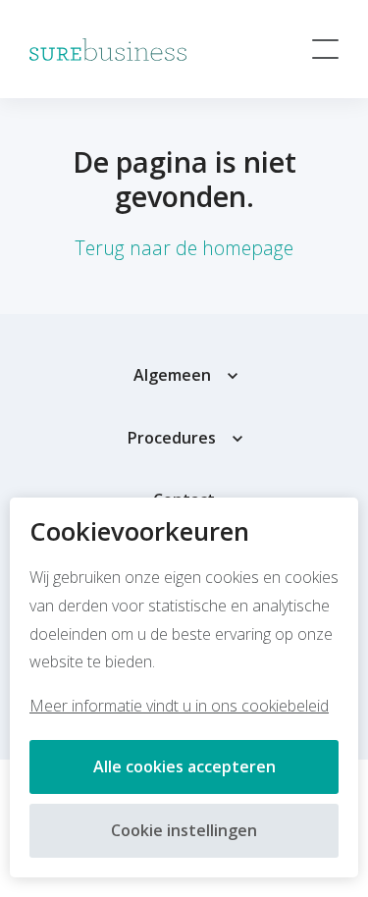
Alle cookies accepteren (184, 766)
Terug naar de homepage (184, 248)
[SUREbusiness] (107, 49)
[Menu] (325, 49)
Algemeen (172, 375)
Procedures (172, 437)
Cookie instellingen (184, 830)
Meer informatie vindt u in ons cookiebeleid (179, 705)
